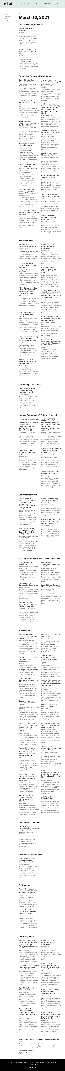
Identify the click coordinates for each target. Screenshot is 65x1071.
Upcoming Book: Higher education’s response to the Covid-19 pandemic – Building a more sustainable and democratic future (51, 293)
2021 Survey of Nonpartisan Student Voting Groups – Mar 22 (51, 748)
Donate (59, 4)
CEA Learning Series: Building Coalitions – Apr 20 (51, 81)
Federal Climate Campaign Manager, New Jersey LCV (51, 586)
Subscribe (24, 1053)
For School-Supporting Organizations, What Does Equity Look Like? (50, 318)
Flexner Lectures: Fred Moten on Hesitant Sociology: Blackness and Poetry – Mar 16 (28, 167)
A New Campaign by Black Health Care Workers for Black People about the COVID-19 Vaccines (28, 290)
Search (6, 21)
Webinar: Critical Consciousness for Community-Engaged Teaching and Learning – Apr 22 (50, 659)
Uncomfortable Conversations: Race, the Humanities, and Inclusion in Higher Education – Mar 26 (50, 774)
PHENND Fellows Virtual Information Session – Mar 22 (28, 51)
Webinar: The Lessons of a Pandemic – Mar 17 (28, 658)
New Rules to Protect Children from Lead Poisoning (26, 314)
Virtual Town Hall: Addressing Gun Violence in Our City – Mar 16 (29, 123)
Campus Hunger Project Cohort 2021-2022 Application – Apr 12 (27, 390)
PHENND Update (49, 4)
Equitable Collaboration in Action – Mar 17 (50, 635)
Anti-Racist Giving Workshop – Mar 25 (48, 798)
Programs (31, 4)
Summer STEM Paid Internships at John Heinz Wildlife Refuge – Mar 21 (28, 604)
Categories (7, 16)
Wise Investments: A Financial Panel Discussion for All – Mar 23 (50, 132)
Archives (6, 19)
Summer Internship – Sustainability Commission (28, 584)
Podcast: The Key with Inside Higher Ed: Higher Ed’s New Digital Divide (27, 361)
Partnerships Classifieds (30, 385)
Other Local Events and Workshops (35, 76)
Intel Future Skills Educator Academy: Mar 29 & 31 (51, 705)
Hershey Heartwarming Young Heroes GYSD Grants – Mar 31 (49, 500)
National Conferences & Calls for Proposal (38, 415)
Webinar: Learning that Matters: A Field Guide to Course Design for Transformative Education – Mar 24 (29, 727)
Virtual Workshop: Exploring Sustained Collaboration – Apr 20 (49, 217)
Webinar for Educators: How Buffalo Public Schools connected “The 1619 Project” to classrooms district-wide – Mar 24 (29, 751)
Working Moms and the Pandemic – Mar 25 (27, 145)
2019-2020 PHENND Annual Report (26, 29)
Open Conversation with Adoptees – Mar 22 (50, 176)
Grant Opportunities (28, 495)
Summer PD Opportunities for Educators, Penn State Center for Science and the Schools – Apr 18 (51, 683)
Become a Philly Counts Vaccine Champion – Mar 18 (29, 211)
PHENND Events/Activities (31, 25)
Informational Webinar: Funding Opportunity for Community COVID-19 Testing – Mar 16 (27, 531)
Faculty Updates (26, 937)
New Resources (26, 241)
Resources (39, 4)
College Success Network (30, 854)
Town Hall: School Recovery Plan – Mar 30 (27, 102)
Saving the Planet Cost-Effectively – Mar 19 (49, 154)
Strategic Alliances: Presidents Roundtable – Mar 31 (27, 703)
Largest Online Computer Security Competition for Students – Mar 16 (50, 725)
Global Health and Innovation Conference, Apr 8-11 (29, 452)
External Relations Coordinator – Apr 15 (26, 563)
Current (6, 14)
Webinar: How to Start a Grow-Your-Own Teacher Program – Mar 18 (28, 636)
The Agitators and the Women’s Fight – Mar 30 (50, 196)
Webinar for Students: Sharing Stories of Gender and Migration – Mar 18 (28, 776)
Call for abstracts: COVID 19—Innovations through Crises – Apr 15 (51, 450)
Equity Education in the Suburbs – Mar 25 (27, 81)
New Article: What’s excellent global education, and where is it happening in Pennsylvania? (51, 342)
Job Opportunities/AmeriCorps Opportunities (39, 558)
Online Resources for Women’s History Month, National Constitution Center (50, 270)
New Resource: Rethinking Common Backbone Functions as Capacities (28, 338)
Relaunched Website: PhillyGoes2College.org (27, 245)
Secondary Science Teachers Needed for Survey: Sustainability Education (26, 798)
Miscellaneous (25, 631)
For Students (24, 885)
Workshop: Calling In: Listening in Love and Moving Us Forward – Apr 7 (28, 191)
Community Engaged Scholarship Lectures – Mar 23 (28, 680)
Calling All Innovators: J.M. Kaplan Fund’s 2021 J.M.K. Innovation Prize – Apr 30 (50, 521)
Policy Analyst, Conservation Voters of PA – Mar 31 (50, 564)
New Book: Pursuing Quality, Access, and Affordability (48, 246)
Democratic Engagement (30, 822)
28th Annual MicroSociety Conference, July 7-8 (50, 472)
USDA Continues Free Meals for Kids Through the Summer (28, 265)
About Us (24, 4)
